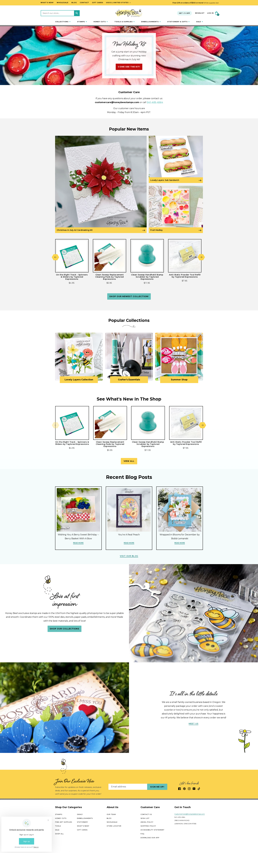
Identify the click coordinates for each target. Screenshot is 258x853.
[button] (62, 22)
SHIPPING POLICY (148, 826)
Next (201, 257)
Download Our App (150, 837)
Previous (55, 257)
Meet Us (193, 723)
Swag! (80, 814)
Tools (58, 826)
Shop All (59, 834)
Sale (57, 830)
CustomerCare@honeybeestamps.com (189, 814)
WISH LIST (145, 818)
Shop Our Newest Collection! (128, 296)
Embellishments (85, 818)
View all (129, 461)
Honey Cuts (60, 818)
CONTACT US (146, 814)
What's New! (83, 826)
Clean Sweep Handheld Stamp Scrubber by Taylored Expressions (147, 277)
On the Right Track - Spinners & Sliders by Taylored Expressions (72, 277)
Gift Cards (82, 830)
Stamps (58, 814)
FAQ (142, 834)
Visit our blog (129, 556)
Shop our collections (64, 629)
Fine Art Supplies (63, 822)
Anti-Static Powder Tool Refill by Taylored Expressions (184, 276)
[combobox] (60, 13)
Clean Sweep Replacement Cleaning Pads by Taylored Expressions (109, 277)
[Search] (76, 13)
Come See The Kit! (129, 67)
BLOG (109, 818)
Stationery (82, 822)
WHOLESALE (112, 822)
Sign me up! (157, 787)
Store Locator (114, 826)
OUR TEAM (111, 814)
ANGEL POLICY (147, 822)
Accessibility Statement (152, 830)
